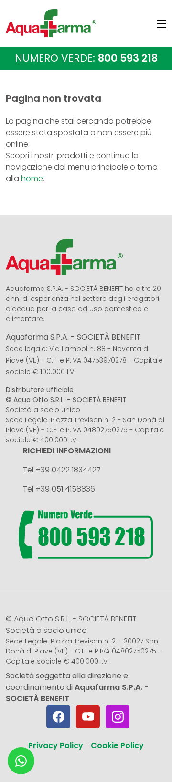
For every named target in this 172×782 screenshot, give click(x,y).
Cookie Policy (117, 745)
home (32, 178)
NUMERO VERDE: (86, 58)
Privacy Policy (55, 745)
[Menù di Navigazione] (161, 25)
